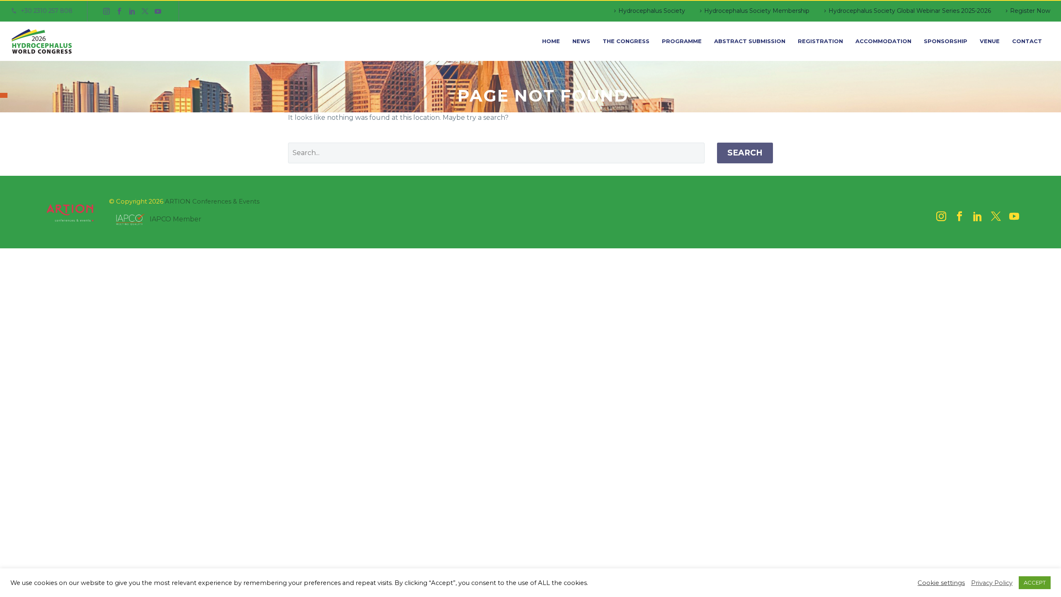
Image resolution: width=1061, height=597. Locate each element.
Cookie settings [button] (941, 583)
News (581, 41)
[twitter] (996, 216)
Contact (1027, 41)
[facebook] (959, 216)
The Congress (626, 41)
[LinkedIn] (132, 11)
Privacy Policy (992, 583)
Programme (682, 41)
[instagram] (941, 216)
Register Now (1030, 11)
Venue (990, 41)
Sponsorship (945, 41)
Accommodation (883, 41)
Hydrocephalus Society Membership (756, 11)
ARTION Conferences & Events (212, 201)
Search (745, 153)
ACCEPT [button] (1035, 582)
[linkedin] (978, 216)
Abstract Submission (749, 41)
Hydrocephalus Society (651, 11)
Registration (820, 41)
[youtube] (1014, 216)
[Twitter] (145, 11)
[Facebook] (119, 11)
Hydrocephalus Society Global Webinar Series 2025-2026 (909, 11)
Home (551, 41)
